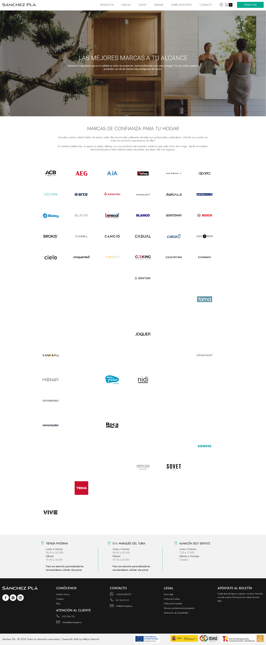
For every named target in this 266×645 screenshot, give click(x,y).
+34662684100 (123, 594)
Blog (58, 603)
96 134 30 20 (122, 600)
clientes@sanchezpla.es (72, 622)
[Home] (19, 5)
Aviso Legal (168, 594)
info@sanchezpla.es (124, 606)
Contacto (206, 5)
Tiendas (158, 5)
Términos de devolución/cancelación (179, 608)
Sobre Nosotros (181, 5)
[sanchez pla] (5, 598)
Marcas (126, 5)
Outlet (142, 5)
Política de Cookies (172, 598)
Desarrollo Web (70, 639)
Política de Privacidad (173, 603)
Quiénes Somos (63, 594)
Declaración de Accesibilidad (176, 612)
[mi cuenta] (221, 4)
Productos (107, 5)
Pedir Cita (250, 5)
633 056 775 (68, 616)
